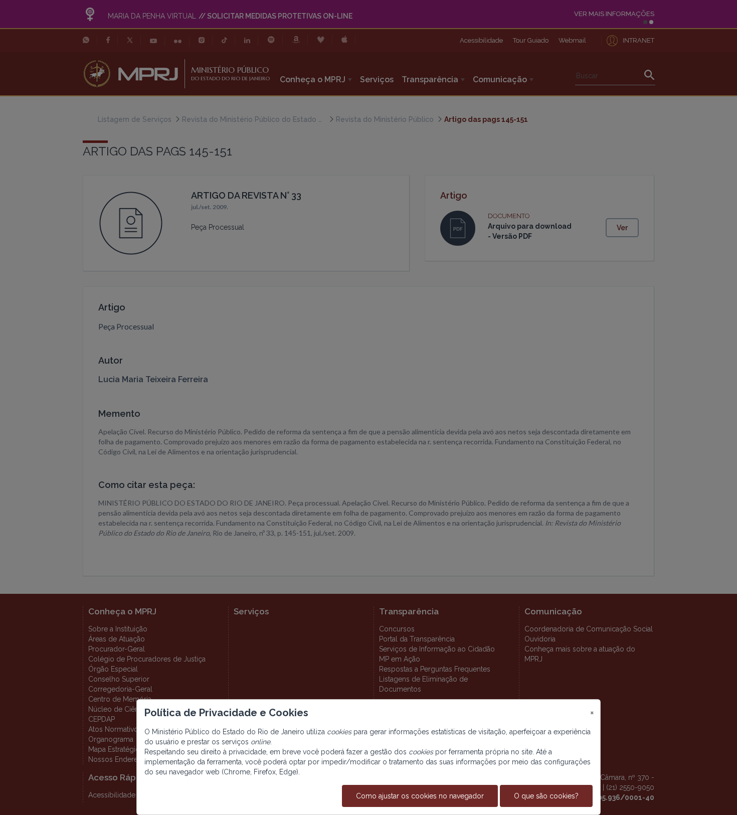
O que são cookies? (546, 796)
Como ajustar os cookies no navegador (420, 796)
